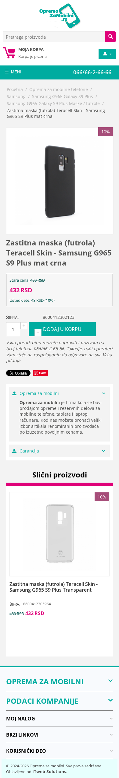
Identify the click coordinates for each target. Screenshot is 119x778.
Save (43, 373)
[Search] (110, 36)
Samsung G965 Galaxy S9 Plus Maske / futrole (53, 103)
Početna (15, 89)
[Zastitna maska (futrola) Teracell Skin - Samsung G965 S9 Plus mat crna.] (59, 181)
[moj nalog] (106, 54)
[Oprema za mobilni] (59, 15)
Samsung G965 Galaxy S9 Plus (62, 96)
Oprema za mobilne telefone (58, 89)
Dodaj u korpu (62, 329)
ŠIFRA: (12, 317)
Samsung (16, 96)
